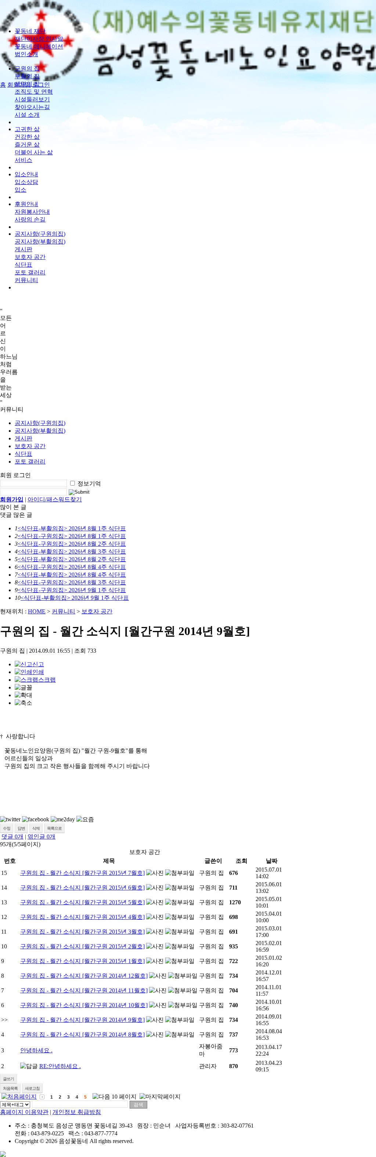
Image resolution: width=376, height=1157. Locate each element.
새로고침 (32, 1088)
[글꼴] (23, 688)
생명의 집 (27, 84)
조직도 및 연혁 (34, 92)
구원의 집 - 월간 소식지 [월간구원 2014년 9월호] (82, 1020)
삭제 (36, 828)
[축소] (23, 703)
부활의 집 (27, 76)
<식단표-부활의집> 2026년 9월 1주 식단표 (75, 598)
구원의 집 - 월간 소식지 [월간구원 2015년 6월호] (82, 887)
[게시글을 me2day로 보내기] (63, 819)
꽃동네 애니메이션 (39, 46)
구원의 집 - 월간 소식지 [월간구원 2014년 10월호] (84, 1005)
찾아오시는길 (32, 107)
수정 (6, 828)
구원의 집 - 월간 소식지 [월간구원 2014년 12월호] (84, 976)
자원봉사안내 (32, 212)
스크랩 (47, 680)
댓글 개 (12, 836)
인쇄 (38, 672)
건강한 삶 (27, 137)
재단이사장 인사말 (39, 39)
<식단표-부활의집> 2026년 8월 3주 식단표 (72, 551)
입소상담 (26, 182)
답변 (21, 828)
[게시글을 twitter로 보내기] (10, 819)
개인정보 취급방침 (77, 1112)
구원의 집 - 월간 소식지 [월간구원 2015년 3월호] (82, 932)
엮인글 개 (41, 836)
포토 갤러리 (30, 272)
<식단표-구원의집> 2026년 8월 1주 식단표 (72, 536)
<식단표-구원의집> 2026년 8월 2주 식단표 (72, 544)
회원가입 (12, 499)
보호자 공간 (30, 257)
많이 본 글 (13, 507)
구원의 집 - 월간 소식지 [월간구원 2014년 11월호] (84, 990)
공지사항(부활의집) (40, 241)
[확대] (23, 695)
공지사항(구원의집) (40, 234)
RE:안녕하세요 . (60, 1066)
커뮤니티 (63, 611)
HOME (37, 611)
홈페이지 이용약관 (24, 1112)
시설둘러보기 (32, 99)
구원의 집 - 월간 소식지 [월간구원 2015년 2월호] (82, 946)
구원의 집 (27, 68)
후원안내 (26, 204)
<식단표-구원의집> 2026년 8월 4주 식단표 (72, 567)
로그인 (41, 85)
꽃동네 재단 (30, 31)
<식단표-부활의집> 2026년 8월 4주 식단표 (72, 575)
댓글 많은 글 (16, 515)
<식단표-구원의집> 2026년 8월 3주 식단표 (72, 582)
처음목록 (10, 1088)
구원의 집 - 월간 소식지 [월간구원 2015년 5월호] (82, 902)
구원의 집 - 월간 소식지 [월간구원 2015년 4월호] (82, 917)
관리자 (208, 1066)
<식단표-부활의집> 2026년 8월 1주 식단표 (72, 528)
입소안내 (26, 174)
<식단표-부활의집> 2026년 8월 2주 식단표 (72, 559)
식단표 (23, 265)
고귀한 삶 (27, 129)
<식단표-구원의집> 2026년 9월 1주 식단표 (72, 590)
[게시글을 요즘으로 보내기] (85, 819)
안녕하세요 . (36, 1050)
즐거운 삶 (27, 144)
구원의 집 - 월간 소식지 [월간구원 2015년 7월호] (82, 873)
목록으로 (54, 828)
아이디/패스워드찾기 (55, 499)
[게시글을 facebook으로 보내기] (35, 819)
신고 (38, 664)
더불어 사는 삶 (34, 152)
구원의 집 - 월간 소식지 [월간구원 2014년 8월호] (82, 1034)
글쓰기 (8, 1079)
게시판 (23, 249)
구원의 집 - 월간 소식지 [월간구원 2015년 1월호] (82, 961)
